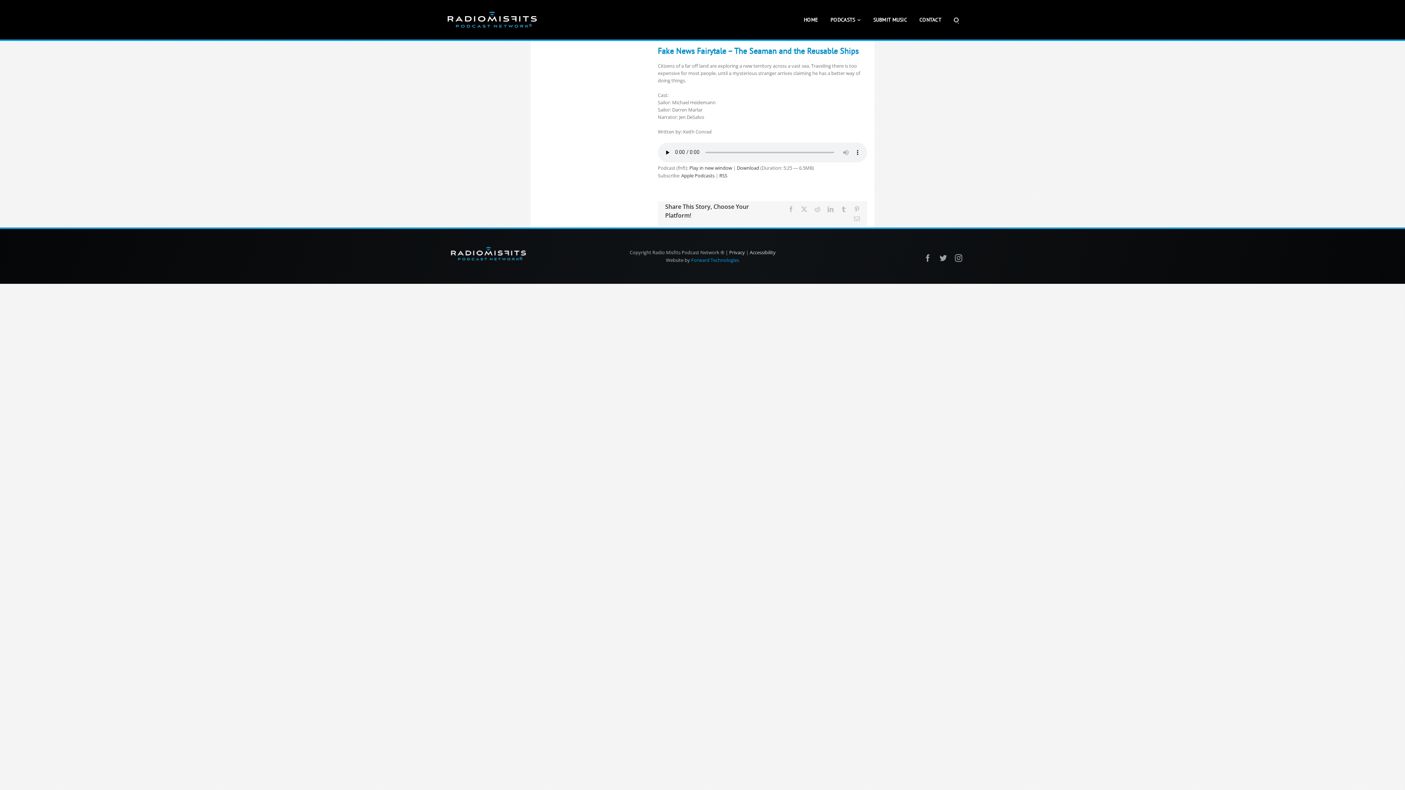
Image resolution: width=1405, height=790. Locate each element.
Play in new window (710, 168)
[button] (956, 20)
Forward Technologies (715, 260)
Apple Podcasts (698, 175)
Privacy (737, 252)
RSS (723, 175)
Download (748, 168)
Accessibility (763, 252)
